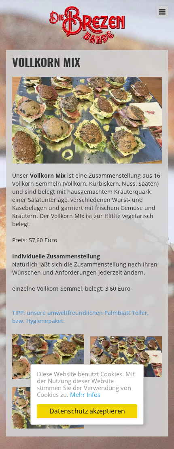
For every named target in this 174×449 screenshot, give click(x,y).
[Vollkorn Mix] (87, 120)
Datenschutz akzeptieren (87, 411)
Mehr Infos (85, 394)
